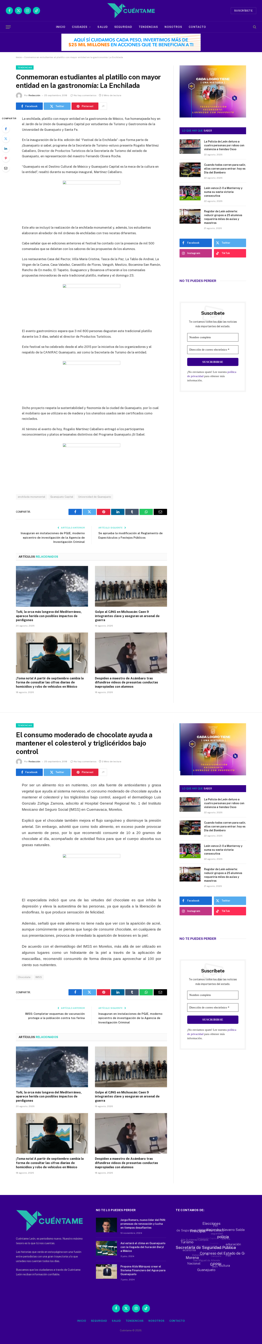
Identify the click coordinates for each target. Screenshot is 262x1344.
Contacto (197, 26)
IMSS (38, 977)
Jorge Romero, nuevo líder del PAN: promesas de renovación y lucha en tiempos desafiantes (143, 1223)
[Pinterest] (6, 158)
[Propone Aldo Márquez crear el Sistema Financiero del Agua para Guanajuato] (106, 1271)
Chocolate (24, 977)
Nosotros (173, 26)
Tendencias (148, 26)
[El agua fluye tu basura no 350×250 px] (213, 112)
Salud (102, 26)
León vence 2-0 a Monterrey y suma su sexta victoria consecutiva (223, 192)
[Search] (254, 27)
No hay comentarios (85, 95)
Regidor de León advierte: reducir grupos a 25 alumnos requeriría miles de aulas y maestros (223, 217)
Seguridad (123, 26)
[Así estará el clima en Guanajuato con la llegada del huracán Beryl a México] (106, 1248)
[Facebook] (6, 129)
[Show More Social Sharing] (103, 106)
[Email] (6, 168)
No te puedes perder (198, 281)
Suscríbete (243, 10)
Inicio (61, 26)
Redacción (34, 95)
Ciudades (79, 26)
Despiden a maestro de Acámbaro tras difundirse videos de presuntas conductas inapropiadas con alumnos (126, 683)
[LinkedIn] (6, 148)
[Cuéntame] (131, 10)
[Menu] (8, 27)
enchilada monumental (31, 496)
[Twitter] (6, 138)
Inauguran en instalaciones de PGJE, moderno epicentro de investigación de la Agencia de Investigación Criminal (53, 537)
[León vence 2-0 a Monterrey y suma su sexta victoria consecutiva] (190, 193)
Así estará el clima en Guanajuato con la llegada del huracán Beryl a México (142, 1247)
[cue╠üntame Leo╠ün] (213, 774)
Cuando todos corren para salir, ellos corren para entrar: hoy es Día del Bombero (225, 168)
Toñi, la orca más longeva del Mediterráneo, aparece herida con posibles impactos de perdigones (49, 616)
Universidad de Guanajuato (94, 496)
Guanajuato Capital (61, 496)
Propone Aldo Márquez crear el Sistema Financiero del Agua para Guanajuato (143, 1270)
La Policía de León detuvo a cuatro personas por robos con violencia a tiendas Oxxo (224, 145)
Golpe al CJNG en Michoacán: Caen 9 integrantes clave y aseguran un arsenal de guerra (127, 616)
